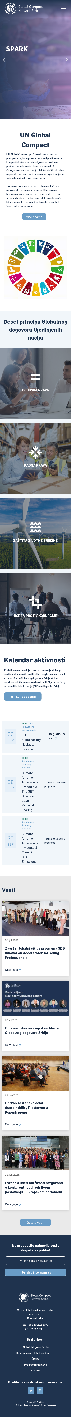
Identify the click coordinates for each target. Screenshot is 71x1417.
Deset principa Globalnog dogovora (35, 1353)
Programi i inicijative (35, 1364)
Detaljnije (11, 969)
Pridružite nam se (37, 1272)
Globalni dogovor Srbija (36, 1347)
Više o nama (34, 217)
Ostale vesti (35, 1222)
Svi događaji (25, 696)
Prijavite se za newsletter (35, 1260)
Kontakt (35, 1370)
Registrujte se (57, 736)
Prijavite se (21, 81)
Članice (36, 1359)
